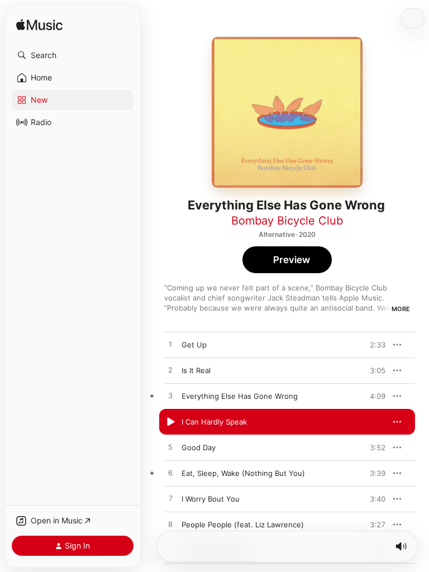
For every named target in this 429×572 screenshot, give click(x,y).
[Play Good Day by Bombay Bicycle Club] (170, 447)
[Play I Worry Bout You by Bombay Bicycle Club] (170, 499)
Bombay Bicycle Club (287, 220)
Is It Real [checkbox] (196, 370)
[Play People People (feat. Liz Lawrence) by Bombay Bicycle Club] (170, 524)
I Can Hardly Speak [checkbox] (214, 421)
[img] (39, 25)
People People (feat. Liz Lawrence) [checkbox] (243, 524)
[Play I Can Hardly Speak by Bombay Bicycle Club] (170, 422)
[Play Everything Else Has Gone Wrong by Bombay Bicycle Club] (170, 396)
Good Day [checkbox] (199, 447)
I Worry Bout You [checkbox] (211, 498)
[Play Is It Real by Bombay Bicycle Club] (170, 370)
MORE (401, 309)
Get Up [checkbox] (194, 344)
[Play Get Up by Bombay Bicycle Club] (170, 345)
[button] (72, 55)
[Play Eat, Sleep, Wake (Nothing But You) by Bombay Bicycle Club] (170, 473)
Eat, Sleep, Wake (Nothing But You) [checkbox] (243, 473)
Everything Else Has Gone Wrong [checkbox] (240, 396)
